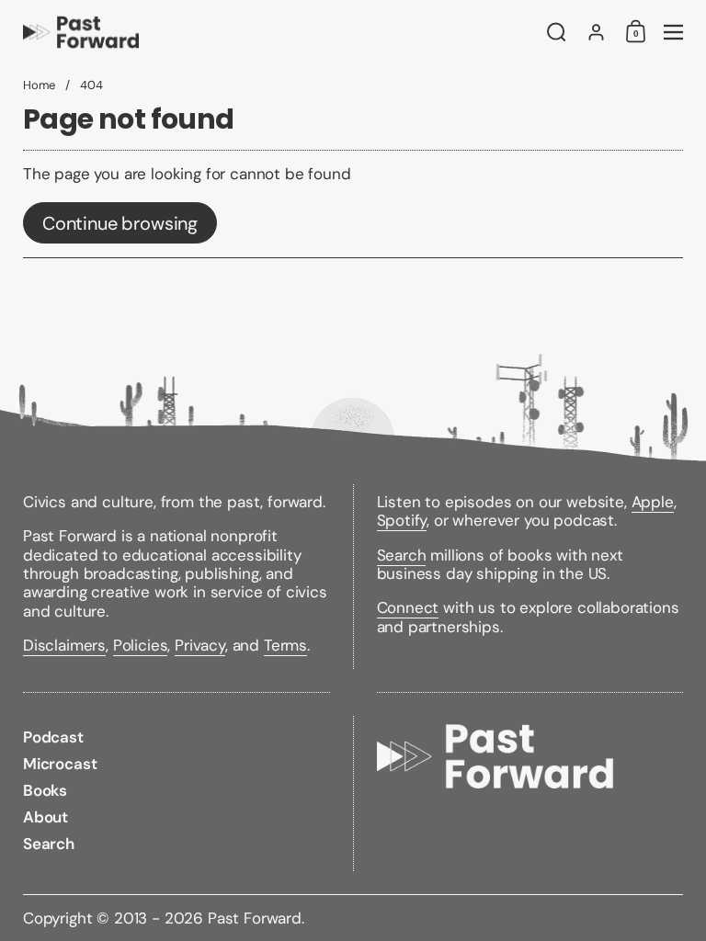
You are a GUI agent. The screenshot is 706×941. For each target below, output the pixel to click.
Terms (285, 645)
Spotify (402, 520)
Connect (408, 607)
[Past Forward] (274, 32)
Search (402, 555)
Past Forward (255, 918)
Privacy (200, 645)
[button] (556, 32)
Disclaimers (64, 645)
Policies (140, 645)
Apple (653, 502)
